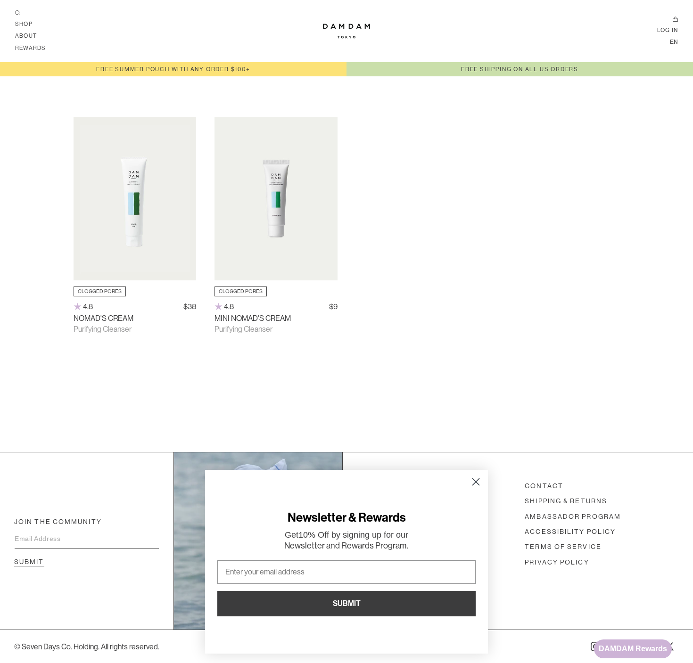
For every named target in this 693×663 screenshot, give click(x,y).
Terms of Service (563, 546)
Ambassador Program (573, 516)
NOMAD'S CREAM (103, 318)
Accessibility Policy (570, 531)
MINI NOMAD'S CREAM (252, 318)
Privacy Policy (557, 562)
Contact (544, 486)
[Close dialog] (476, 482)
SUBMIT (347, 603)
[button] (17, 13)
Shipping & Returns (566, 501)
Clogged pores (100, 291)
